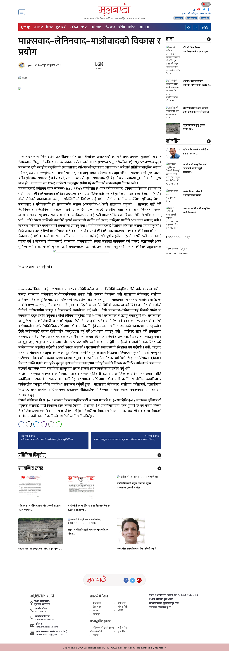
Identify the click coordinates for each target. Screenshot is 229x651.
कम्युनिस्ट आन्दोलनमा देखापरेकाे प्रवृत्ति (136, 549)
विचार (49, 27)
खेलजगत (110, 27)
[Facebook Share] (21, 424)
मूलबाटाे (30, 65)
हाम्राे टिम (122, 632)
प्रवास (84, 27)
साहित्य (74, 27)
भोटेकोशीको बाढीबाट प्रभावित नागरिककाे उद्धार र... (197, 83)
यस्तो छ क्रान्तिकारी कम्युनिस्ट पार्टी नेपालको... (196, 210)
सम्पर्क (95, 635)
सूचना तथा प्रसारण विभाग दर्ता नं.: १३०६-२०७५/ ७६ (173, 595)
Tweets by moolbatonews (177, 253)
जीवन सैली (123, 607)
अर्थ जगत (96, 27)
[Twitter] (132, 580)
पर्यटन (131, 27)
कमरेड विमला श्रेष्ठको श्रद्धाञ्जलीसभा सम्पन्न (192, 193)
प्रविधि (121, 27)
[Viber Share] (44, 424)
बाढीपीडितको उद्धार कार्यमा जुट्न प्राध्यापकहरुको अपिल (134, 486)
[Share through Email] (51, 424)
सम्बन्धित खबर (30, 468)
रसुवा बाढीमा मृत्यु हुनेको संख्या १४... (194, 127)
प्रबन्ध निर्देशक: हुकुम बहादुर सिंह (164, 603)
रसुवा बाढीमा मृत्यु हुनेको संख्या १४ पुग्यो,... (40, 549)
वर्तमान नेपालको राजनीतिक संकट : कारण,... (196, 152)
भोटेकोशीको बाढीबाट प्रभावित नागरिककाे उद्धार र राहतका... (89, 508)
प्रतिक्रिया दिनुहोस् (32, 455)
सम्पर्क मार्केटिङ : (43, 616)
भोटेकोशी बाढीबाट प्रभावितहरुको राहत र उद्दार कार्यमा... (39, 508)
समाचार (38, 27)
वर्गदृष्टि (204, 28)
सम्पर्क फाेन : (41, 609)
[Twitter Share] (29, 424)
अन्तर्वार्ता (97, 603)
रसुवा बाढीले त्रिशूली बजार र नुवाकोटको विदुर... (88, 532)
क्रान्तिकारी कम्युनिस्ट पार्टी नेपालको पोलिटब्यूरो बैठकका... (195, 168)
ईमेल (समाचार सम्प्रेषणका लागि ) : (52, 631)
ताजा (170, 39)
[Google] (139, 580)
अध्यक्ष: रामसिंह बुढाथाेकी (161, 599)
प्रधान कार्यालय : (42, 601)
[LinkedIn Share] (36, 424)
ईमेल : (39, 624)
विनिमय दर (205, 18)
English (144, 27)
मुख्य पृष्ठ (25, 27)
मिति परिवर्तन (192, 18)
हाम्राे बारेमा (179, 18)
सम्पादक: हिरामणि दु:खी (160, 607)
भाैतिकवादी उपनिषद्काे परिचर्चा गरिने (102, 630)
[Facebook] (126, 580)
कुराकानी (61, 27)
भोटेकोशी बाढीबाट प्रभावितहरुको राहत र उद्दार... (196, 50)
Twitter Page (177, 249)
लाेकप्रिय (173, 141)
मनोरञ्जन (96, 614)
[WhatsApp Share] (59, 424)
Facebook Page (178, 237)
